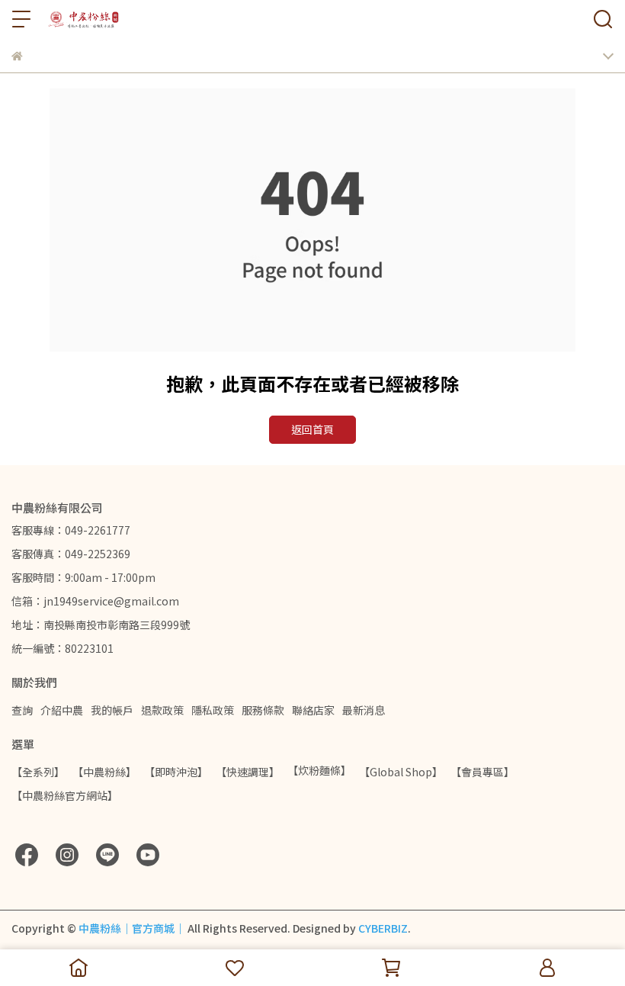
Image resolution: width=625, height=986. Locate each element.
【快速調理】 (248, 771)
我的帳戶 (112, 710)
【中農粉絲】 (104, 771)
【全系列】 (38, 771)
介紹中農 (61, 710)
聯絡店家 (313, 710)
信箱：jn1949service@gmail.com (95, 601)
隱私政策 (212, 710)
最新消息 (363, 710)
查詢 (22, 710)
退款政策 (162, 710)
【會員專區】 (482, 771)
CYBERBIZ (383, 928)
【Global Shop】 (401, 771)
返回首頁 (312, 429)
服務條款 (263, 710)
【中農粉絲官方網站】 (64, 795)
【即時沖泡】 (176, 771)
